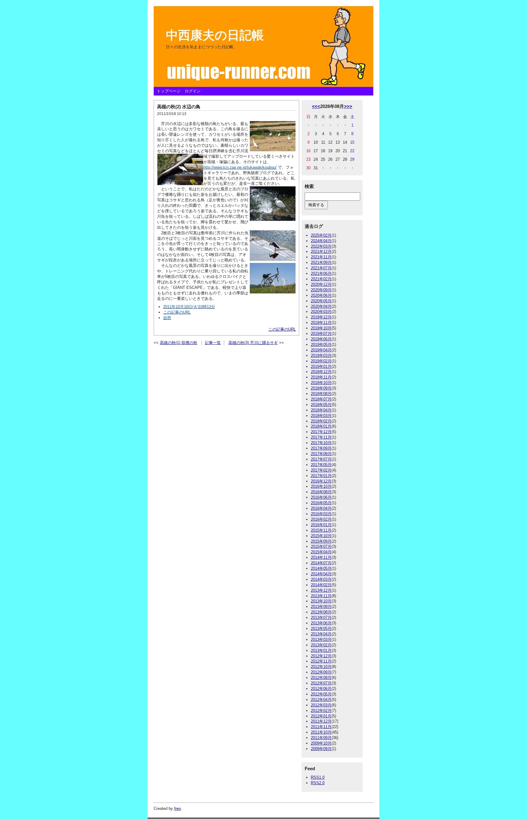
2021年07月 (321, 268)
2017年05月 (321, 464)
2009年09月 (321, 748)
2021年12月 (321, 251)
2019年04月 (321, 350)
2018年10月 (321, 382)
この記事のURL (282, 329)
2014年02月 (321, 585)
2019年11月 (321, 322)
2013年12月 (321, 590)
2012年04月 (321, 699)
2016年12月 (321, 481)
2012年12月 (321, 656)
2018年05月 (321, 404)
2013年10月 (321, 601)
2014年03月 (321, 579)
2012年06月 (321, 688)
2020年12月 (321, 284)
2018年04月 (321, 410)
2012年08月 (321, 677)
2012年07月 (321, 683)
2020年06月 (321, 295)
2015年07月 (321, 546)
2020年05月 (321, 301)
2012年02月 (321, 710)
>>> (348, 106)
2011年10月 (321, 732)
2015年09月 (321, 541)
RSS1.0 (317, 777)
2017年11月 (321, 437)
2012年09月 (321, 672)
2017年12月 (321, 431)
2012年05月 (321, 694)
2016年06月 (321, 497)
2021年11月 (321, 257)
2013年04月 (321, 634)
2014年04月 (321, 574)
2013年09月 (321, 606)
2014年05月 (321, 568)
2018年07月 (321, 399)
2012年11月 (321, 661)
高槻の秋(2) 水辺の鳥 (178, 106)
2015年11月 (321, 530)
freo (177, 808)
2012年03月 (321, 705)
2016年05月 (321, 503)
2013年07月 (321, 617)
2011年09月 (321, 737)
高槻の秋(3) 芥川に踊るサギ (253, 342)
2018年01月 (321, 426)
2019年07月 (321, 333)
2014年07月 (321, 563)
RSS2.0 (317, 783)
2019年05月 (321, 344)
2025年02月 (321, 235)
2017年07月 (321, 459)
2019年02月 (321, 361)
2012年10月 (321, 666)
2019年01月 (321, 366)
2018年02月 (321, 421)
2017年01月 (321, 475)
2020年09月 (321, 290)
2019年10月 (321, 328)
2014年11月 (321, 557)
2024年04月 (321, 241)
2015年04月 (321, 552)
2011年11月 (321, 726)
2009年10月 (321, 743)
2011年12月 (321, 721)
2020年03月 (321, 311)
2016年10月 (321, 486)
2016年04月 (321, 508)
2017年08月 (321, 453)
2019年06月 (321, 339)
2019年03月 (321, 355)
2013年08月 (321, 612)
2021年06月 (321, 273)
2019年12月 (321, 317)
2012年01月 (321, 716)
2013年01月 (321, 650)
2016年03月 (321, 514)
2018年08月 (321, 393)
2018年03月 (321, 415)
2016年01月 (321, 525)
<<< (316, 106)
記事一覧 (213, 342)
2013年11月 (321, 596)
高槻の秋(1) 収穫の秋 (178, 342)
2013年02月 (321, 645)
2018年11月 (321, 377)
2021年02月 (321, 279)
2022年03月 (321, 246)
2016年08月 (321, 492)
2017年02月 (321, 470)
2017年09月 (321, 448)
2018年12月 (321, 371)
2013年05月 (321, 628)
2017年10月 (321, 442)
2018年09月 (321, 388)
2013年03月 (321, 639)
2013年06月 (321, 623)
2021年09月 (321, 262)
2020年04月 (321, 306)
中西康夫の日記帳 (215, 35)
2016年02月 (321, 519)
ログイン (193, 91)
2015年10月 (321, 535)
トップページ (169, 91)
